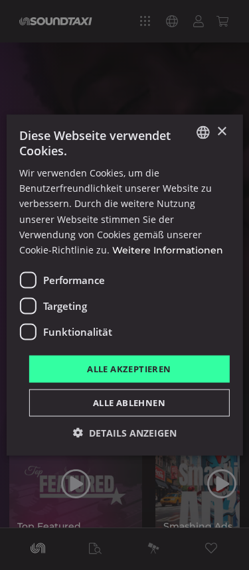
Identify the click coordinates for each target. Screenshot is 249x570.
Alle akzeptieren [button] (129, 368)
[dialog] (124, 285)
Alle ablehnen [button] (129, 403)
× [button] (221, 132)
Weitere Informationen (167, 249)
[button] (125, 433)
